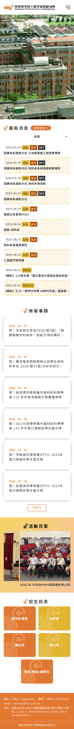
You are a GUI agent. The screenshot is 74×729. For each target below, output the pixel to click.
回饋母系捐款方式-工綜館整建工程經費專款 (32, 153)
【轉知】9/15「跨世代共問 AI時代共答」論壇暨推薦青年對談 (37, 291)
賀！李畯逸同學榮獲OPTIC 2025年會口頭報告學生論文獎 (36, 456)
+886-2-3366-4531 (23, 699)
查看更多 (41, 128)
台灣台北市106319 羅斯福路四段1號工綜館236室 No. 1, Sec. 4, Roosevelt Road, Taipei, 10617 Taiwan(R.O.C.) (40, 711)
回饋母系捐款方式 (15, 199)
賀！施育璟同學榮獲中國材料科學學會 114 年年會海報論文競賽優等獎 (36, 394)
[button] (6, 558)
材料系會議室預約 (15, 245)
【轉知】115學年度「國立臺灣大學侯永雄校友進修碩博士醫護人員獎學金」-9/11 (37, 275)
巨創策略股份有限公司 (44, 725)
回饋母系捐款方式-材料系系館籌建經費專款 (32, 168)
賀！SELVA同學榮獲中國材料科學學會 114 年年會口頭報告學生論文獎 (36, 425)
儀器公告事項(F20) (16, 214)
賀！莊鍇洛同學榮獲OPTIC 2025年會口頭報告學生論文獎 (36, 488)
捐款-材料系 (12, 230)
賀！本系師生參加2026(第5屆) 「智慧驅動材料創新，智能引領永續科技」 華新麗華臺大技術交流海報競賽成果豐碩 (36, 332)
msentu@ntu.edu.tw (27, 703)
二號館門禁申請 (14, 260)
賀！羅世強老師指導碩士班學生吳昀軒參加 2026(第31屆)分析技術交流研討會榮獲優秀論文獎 (36, 363)
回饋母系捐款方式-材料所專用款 (25, 183)
